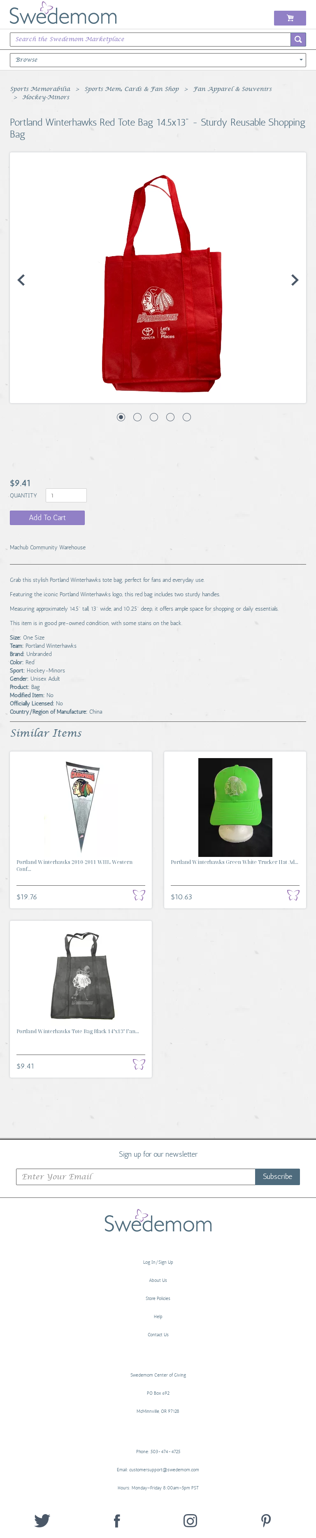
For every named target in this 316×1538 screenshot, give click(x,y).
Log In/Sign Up (158, 1262)
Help (158, 1316)
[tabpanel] (158, 278)
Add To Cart (47, 517)
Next (295, 280)
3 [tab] (154, 417)
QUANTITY (24, 495)
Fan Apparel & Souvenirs (232, 89)
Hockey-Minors (45, 97)
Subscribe (277, 1176)
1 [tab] (121, 417)
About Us (158, 1280)
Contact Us (158, 1334)
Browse (26, 60)
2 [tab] (137, 417)
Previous (21, 280)
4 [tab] (170, 417)
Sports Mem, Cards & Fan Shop (131, 89)
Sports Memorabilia (40, 89)
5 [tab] (187, 417)
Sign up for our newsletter (158, 1154)
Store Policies (158, 1298)
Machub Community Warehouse (48, 547)
